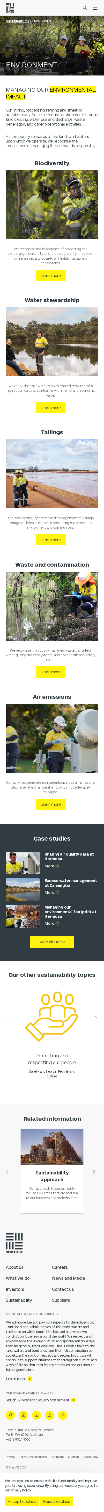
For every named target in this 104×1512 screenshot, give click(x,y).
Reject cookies (56, 1501)
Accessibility (90, 1456)
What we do (18, 1278)
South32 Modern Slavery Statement (38, 1400)
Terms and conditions (32, 1456)
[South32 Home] (10, 8)
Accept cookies (22, 1501)
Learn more (50, 275)
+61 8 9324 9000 (18, 1439)
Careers (60, 1267)
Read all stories (51, 942)
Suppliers (61, 1300)
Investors (15, 1289)
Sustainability (17, 21)
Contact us (63, 1289)
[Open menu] (95, 7)
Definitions (57, 1456)
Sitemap (73, 1456)
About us (14, 1267)
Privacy (10, 1456)
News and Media (68, 1278)
